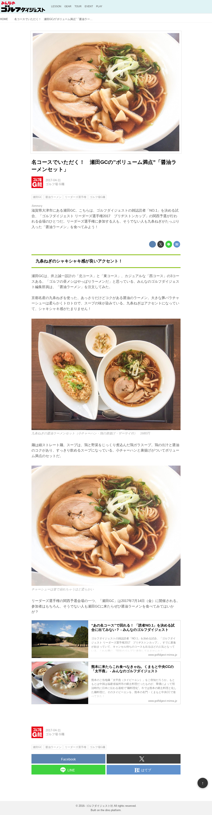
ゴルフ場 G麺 (55, 184)
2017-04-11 (53, 180)
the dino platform (111, 810)
